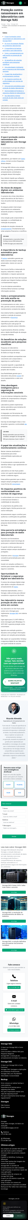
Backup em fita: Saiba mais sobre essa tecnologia (13, 1188)
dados (16, 587)
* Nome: (5, 808)
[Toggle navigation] (25, 3)
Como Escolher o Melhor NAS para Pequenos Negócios (12, 1053)
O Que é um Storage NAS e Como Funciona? (12, 1048)
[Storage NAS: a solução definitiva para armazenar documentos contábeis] (14, 932)
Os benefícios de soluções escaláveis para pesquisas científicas (12, 62)
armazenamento (6, 229)
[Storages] (7, 3)
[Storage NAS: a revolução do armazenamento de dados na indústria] (14, 903)
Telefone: (5, 820)
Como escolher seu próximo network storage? (13, 1154)
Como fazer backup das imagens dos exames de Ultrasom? (13, 1162)
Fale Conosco (5, 1105)
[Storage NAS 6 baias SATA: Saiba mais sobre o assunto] (14, 876)
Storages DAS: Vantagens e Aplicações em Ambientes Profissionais (13, 1070)
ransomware (16, 484)
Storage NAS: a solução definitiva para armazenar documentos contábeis (14, 943)
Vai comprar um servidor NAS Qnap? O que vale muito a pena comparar (14, 1150)
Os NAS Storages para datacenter (13, 244)
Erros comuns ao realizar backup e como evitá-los (12, 1084)
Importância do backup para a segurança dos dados (11, 1088)
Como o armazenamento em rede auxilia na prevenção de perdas (13, 55)
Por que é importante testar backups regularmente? (13, 1097)
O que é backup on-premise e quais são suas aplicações (14, 1171)
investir (18, 376)
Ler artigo (14, 892)
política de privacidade (15, 1212)
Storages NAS (14, 24)
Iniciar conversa (15, 1030)
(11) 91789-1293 (15, 987)
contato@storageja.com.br (15, 1010)
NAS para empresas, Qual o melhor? (13, 439)
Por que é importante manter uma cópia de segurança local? (12, 1093)
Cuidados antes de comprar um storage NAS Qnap (11, 1175)
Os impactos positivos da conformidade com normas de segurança (13, 81)
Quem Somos (5, 1107)
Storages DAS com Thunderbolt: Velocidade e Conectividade (11, 1075)
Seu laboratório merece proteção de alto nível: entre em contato (13, 98)
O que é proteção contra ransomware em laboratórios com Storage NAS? (14, 39)
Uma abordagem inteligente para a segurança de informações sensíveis (14, 69)
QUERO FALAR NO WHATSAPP (15, 682)
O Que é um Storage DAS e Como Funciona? (12, 1066)
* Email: (4, 814)
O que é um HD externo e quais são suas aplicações (12, 1179)
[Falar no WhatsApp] (20, 3)
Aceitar (8, 1215)
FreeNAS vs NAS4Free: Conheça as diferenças (12, 1158)
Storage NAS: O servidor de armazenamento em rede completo (12, 1167)
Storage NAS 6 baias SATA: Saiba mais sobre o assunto (13, 886)
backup (4, 258)
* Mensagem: (6, 825)
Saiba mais (19, 1215)
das (25, 424)
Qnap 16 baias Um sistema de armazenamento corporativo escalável (13, 1184)
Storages (3, 24)
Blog (8, 24)
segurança (14, 317)
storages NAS (14, 613)
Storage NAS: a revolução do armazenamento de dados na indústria (12, 914)
